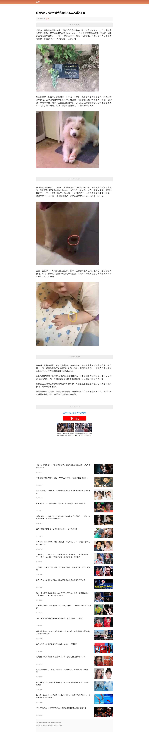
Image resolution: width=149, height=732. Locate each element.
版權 (54, 725)
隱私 (51, 725)
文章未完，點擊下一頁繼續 (74, 413)
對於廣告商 (59, 725)
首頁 (38, 2)
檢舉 (47, 19)
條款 (49, 725)
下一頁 (74, 418)
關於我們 (38, 725)
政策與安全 (44, 725)
